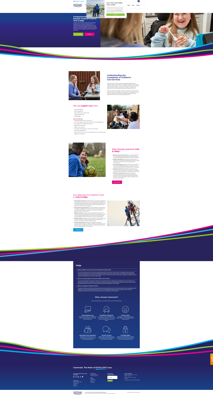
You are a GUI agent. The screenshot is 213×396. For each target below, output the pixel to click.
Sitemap (92, 381)
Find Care (89, 34)
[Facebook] (80, 377)
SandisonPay (137, 392)
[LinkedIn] (78, 377)
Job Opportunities (78, 34)
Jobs (133, 5)
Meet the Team (117, 182)
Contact (138, 5)
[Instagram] (73, 377)
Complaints (92, 382)
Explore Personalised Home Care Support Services (130, 375)
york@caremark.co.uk (94, 374)
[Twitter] (76, 377)
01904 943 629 (80, 1)
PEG (79, 116)
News (129, 5)
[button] (211, 359)
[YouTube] (82, 377)
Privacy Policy (93, 380)
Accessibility (92, 379)
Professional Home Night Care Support (132, 379)
